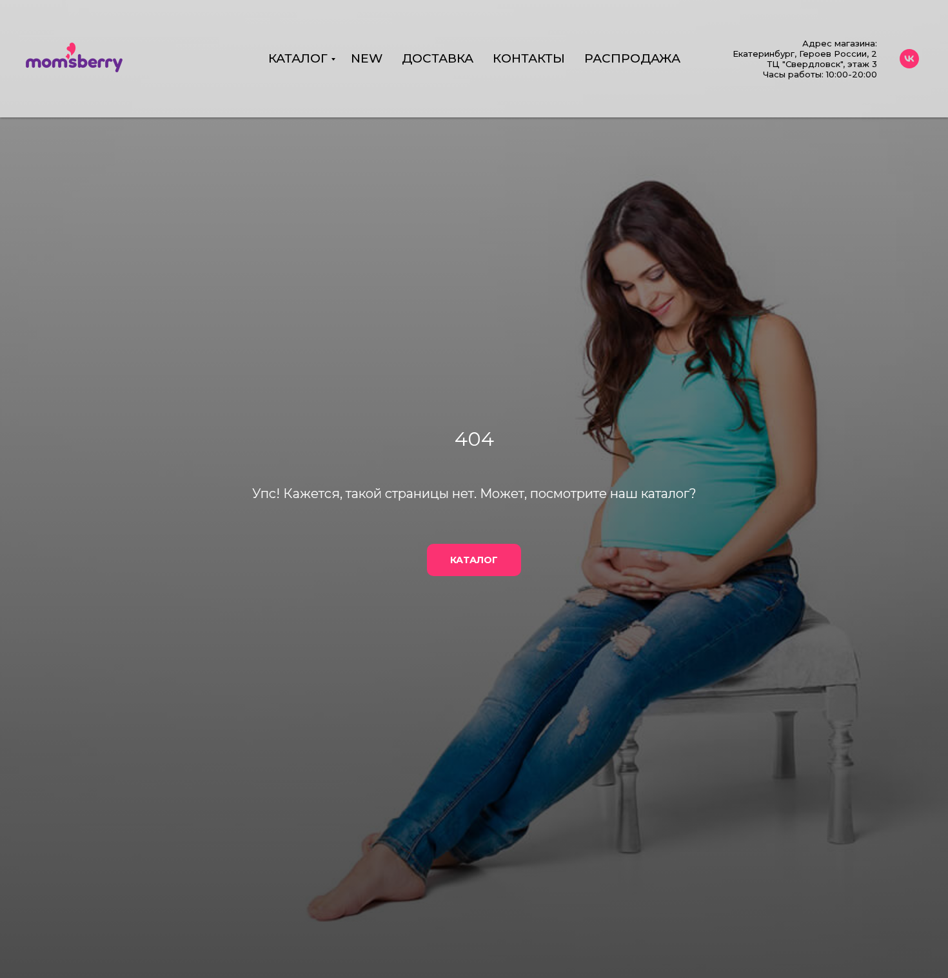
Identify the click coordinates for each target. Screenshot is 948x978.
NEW (366, 58)
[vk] (909, 58)
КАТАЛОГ (298, 58)
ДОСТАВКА (437, 58)
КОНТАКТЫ (529, 58)
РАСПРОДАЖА (632, 58)
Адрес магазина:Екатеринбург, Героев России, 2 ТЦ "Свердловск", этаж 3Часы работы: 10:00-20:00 (805, 58)
